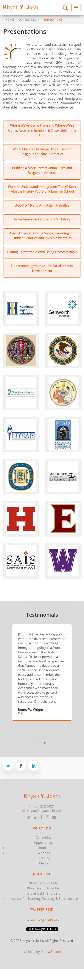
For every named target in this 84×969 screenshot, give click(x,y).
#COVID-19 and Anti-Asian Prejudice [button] (42, 205)
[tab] (42, 131)
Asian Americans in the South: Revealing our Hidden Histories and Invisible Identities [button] (42, 235)
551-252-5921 (44, 806)
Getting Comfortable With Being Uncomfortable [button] (42, 252)
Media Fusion (51, 951)
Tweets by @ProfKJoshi (42, 920)
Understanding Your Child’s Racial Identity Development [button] (42, 268)
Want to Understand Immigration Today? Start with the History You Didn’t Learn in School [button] (42, 189)
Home (9, 20)
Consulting (43, 837)
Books (43, 847)
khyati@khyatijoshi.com (44, 810)
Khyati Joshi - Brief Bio (43, 888)
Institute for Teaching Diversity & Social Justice (43, 898)
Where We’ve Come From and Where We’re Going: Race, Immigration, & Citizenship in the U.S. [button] (42, 130)
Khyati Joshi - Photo (43, 883)
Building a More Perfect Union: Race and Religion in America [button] (42, 170)
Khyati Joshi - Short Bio (44, 893)
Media (43, 863)
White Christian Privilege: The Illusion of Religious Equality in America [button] (42, 151)
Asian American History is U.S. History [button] (42, 219)
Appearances (43, 842)
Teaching (43, 858)
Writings (43, 853)
